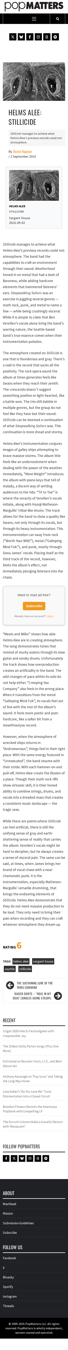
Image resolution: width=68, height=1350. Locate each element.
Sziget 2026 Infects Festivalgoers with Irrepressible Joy (28, 1033)
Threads (8, 1306)
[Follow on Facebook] (29, 36)
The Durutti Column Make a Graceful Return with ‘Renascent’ (33, 1124)
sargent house (43, 961)
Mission (8, 1213)
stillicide (25, 969)
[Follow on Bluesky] (21, 36)
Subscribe (34, 606)
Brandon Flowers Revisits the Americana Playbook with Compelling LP (30, 1109)
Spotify (8, 1287)
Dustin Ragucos (22, 151)
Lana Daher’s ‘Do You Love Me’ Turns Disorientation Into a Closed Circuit (27, 1093)
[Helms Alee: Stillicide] (34, 81)
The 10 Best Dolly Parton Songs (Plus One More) (31, 1048)
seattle (10, 969)
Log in (50, 616)
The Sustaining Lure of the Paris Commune (35, 985)
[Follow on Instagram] (38, 36)
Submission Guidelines (18, 1223)
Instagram (10, 1296)
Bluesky (8, 1277)
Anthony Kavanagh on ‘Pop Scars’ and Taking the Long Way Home (33, 1078)
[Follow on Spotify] (55, 36)
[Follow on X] (12, 36)
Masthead (9, 1204)
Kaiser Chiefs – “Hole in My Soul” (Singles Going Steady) (32, 996)
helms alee (21, 961)
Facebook (9, 1258)
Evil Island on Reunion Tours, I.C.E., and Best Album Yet (32, 1063)
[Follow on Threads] (46, 36)
